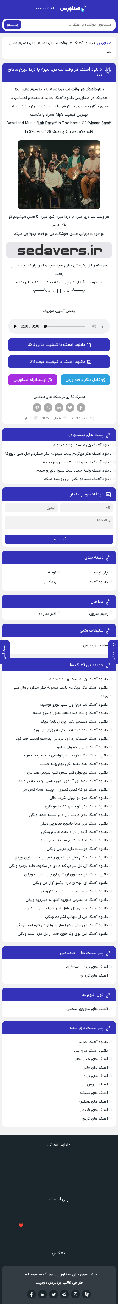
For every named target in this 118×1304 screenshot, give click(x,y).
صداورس (104, 43)
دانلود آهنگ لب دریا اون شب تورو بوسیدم (77, 462)
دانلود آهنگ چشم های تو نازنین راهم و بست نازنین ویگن (61, 857)
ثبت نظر (59, 539)
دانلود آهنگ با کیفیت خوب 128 (56, 362)
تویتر (70, 407)
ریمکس (50, 582)
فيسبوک (31, 1294)
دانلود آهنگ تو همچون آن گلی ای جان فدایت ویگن (66, 874)
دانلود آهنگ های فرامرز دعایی (59, 1218)
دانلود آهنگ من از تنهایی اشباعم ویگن (76, 917)
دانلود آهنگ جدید (93, 1042)
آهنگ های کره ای (94, 975)
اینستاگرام (75, 1294)
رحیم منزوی (98, 613)
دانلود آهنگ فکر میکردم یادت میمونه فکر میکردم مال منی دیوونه (58, 453)
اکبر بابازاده (47, 613)
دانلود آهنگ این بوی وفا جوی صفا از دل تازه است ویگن (63, 933)
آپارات (86, 1294)
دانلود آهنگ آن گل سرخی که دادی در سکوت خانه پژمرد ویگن (58, 866)
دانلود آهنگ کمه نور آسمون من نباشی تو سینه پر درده (63, 781)
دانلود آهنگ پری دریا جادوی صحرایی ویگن (74, 823)
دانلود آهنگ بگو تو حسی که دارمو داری (76, 806)
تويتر (53, 1294)
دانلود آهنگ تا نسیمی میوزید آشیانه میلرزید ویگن (67, 899)
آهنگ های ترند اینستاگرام (87, 967)
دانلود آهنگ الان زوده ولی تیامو (82, 747)
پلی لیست (99, 572)
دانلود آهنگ (78, 418)
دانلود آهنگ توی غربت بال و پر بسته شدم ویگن (68, 815)
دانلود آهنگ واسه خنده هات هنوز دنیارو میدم (74, 470)
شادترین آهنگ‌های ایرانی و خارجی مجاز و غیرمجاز (59, 1233)
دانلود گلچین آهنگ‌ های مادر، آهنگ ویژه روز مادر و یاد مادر (59, 1210)
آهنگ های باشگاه (94, 1093)
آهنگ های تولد (95, 1076)
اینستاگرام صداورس (30, 379)
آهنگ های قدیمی (94, 1110)
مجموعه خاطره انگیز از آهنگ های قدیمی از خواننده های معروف (59, 1241)
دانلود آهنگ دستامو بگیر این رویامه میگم (78, 479)
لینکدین (59, 407)
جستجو (13, 24)
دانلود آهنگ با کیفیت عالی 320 (56, 344)
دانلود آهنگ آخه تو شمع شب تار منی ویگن (73, 840)
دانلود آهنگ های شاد (91, 1050)
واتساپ (48, 407)
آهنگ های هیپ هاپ (91, 1059)
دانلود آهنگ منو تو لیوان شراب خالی (78, 798)
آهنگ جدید (44, 8)
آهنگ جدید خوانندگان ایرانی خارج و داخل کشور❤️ (59, 1225)
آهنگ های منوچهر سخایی (87, 1009)
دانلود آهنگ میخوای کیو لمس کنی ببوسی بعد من (67, 772)
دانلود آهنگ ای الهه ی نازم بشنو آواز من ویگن (70, 882)
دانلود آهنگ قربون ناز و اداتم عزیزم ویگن (74, 832)
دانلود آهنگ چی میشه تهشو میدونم (82, 445)
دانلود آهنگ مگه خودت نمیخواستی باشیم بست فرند (65, 755)
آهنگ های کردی (95, 1118)
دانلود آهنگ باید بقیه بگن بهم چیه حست (74, 764)
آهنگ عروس (97, 1084)
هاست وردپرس (95, 645)
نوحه (52, 572)
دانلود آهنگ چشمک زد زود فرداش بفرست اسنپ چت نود (62, 738)
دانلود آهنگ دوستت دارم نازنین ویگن (77, 849)
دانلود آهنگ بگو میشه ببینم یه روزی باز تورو (70, 730)
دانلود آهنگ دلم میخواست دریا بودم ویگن (73, 891)
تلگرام (37, 407)
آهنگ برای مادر (95, 1067)
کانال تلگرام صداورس (82, 379)
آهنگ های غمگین (93, 1101)
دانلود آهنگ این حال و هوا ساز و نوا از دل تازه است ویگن (61, 925)
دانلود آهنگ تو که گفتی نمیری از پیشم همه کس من (65, 789)
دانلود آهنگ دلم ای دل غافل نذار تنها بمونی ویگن (68, 908)
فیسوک (81, 407)
